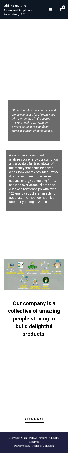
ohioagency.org (51, 35)
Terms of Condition (43, 445)
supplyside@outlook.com (43, 40)
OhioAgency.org (15, 5)
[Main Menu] (50, 9)
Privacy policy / (23, 445)
